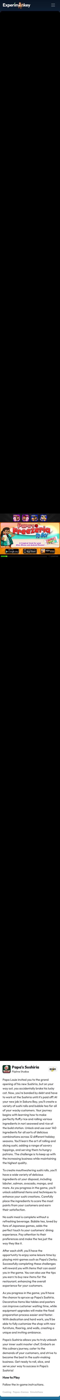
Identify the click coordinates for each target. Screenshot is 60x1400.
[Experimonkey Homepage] (17, 5)
